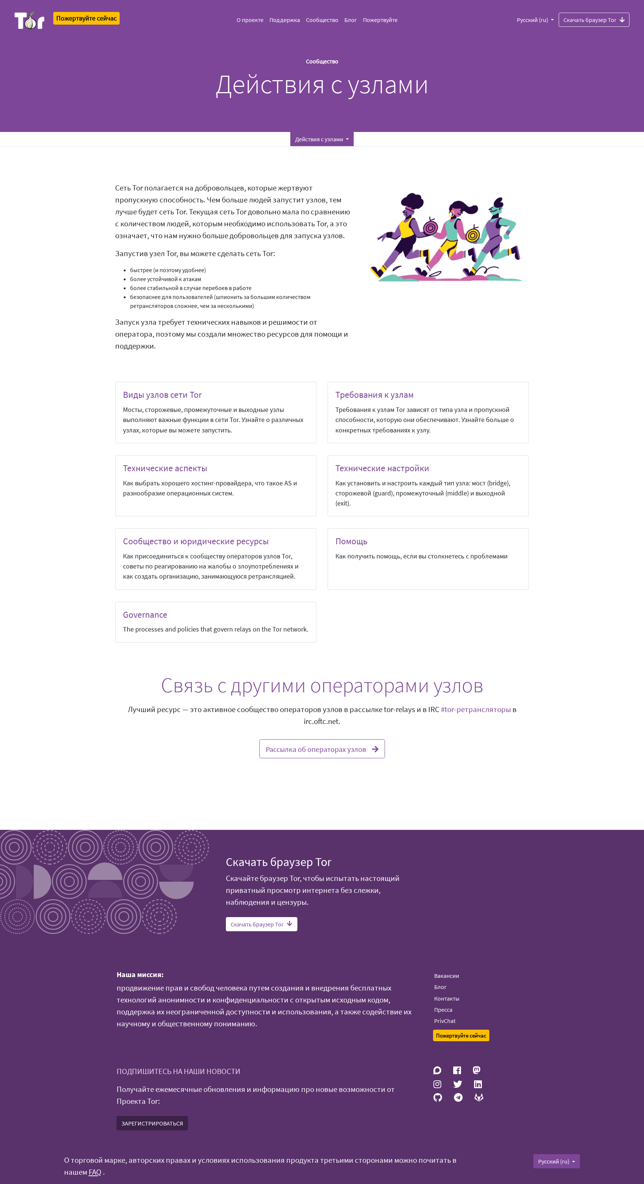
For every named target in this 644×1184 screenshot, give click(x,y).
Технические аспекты (165, 468)
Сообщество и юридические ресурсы (196, 541)
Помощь (351, 541)
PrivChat (444, 1020)
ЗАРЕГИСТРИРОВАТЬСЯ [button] (152, 1123)
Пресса (443, 1009)
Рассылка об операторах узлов (316, 749)
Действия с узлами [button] (319, 139)
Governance (145, 614)
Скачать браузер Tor (590, 19)
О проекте (250, 19)
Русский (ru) (533, 19)
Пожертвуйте (380, 19)
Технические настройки (382, 468)
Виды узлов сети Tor (162, 394)
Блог (350, 19)
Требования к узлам (374, 394)
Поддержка (284, 19)
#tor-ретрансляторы (476, 709)
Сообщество (322, 19)
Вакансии (446, 975)
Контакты (447, 998)
